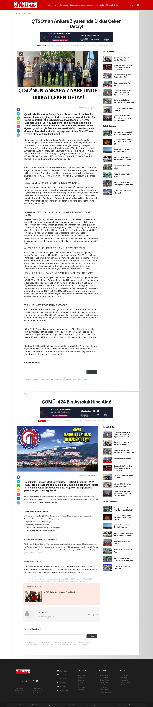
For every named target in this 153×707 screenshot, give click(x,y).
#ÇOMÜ (27, 579)
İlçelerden (74, 5)
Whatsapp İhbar (38, 690)
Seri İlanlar (103, 687)
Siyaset (82, 5)
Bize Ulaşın (63, 690)
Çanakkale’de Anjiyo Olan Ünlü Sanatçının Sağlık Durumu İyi (123, 67)
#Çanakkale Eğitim (63, 581)
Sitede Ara (124, 675)
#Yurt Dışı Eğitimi (88, 579)
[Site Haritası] (38, 681)
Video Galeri (64, 675)
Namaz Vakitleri (105, 680)
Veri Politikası (19, 693)
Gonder (92, 372)
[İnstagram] (23, 681)
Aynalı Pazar (53, 5)
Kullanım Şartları (38, 688)
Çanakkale (64, 5)
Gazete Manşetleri (106, 692)
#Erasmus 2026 (63, 579)
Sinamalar (103, 685)
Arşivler (63, 682)
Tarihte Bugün (104, 682)
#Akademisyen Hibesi (47, 581)
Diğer (116, 5)
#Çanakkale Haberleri (77, 581)
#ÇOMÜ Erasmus (75, 579)
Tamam (131, 705)
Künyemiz (63, 686)
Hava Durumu (104, 675)
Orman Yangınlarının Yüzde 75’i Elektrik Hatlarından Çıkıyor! (123, 142)
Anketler (123, 678)
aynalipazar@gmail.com (47, 617)
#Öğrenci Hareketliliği (32, 581)
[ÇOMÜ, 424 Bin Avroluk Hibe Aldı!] (57, 448)
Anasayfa (19, 13)
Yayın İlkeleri (19, 690)
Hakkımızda (19, 688)
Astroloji (123, 685)
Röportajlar (99, 5)
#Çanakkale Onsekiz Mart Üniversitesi (44, 579)
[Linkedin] (30, 681)
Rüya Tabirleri (125, 682)
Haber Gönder (37, 693)
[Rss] (34, 681)
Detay (123, 705)
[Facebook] (16, 681)
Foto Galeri (64, 671)
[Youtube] (27, 681)
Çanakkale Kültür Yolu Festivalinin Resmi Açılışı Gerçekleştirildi (123, 118)
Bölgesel (109, 5)
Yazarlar (62, 679)
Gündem (90, 5)
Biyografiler (125, 680)
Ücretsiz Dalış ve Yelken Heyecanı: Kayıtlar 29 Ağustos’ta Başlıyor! (122, 93)
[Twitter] (19, 681)
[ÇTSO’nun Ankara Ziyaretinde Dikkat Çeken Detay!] (57, 77)
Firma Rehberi (104, 690)
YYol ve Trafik (104, 678)
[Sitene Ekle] (41, 681)
